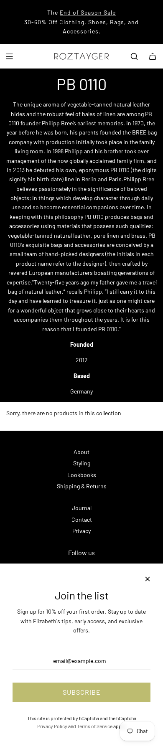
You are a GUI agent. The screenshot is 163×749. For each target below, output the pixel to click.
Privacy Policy (52, 726)
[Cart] (152, 56)
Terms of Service (94, 726)
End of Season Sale (88, 12)
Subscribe (82, 692)
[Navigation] (9, 56)
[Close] (147, 579)
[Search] (134, 56)
